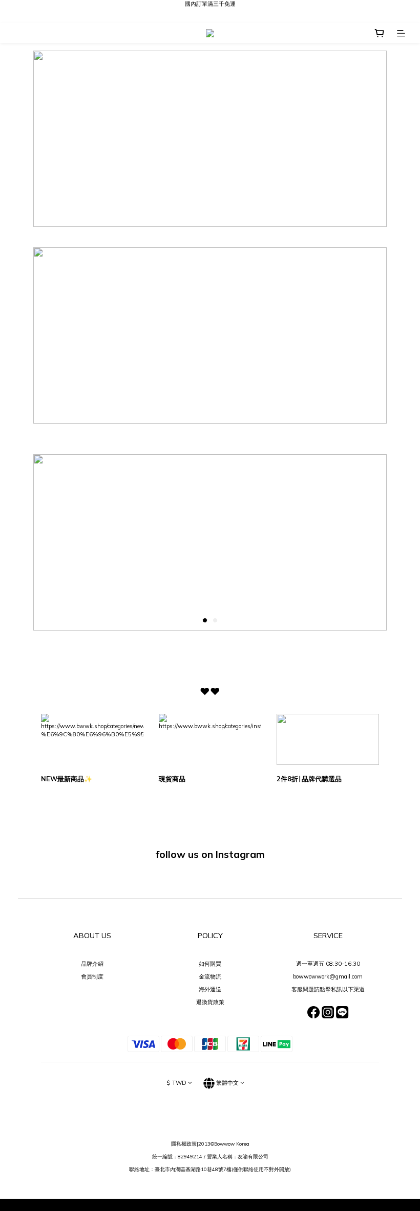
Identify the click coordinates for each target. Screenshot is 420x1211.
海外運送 (210, 989)
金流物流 (210, 976)
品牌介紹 (92, 963)
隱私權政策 (184, 1143)
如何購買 (210, 963)
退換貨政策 (210, 1002)
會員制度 (92, 976)
